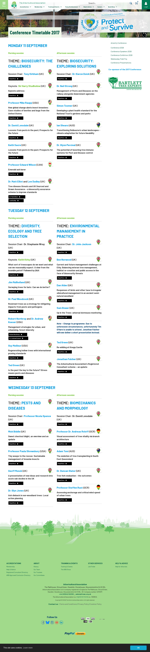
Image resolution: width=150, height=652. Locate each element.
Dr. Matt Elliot (13, 197)
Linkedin (61, 622)
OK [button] (138, 648)
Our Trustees (38, 572)
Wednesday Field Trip (119, 59)
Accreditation (24, 7)
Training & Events (53, 7)
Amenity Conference (119, 43)
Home (11, 17)
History (36, 567)
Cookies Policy (95, 604)
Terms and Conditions (68, 604)
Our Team (37, 569)
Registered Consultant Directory (17, 572)
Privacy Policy (83, 604)
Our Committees (39, 575)
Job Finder (91, 567)
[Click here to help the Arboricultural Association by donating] (75, 633)
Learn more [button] (28, 648)
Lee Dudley (12, 200)
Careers (99, 7)
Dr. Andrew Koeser (15, 338)
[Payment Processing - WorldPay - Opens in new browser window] (102, 619)
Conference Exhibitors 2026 (121, 55)
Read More (12, 78)
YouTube (57, 622)
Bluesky (47, 622)
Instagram (52, 622)
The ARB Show (66, 569)
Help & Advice (87, 7)
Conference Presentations (121, 63)
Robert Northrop (14, 334)
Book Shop (111, 7)
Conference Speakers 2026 (121, 51)
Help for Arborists (121, 567)
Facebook (43, 622)
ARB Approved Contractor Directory (18, 575)
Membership (38, 7)
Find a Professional (71, 7)
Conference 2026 (21, 17)
